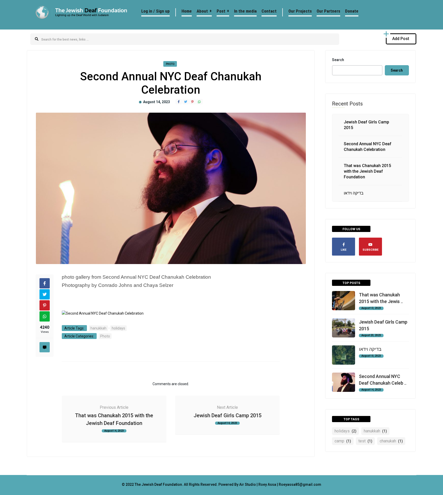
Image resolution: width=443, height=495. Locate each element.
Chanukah (391, 441)
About (202, 11)
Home (187, 11)
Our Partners (328, 11)
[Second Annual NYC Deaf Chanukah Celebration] (103, 313)
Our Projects (300, 11)
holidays (118, 328)
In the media (245, 11)
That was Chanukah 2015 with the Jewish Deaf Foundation (367, 171)
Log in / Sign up (155, 11)
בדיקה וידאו (354, 193)
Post (221, 11)
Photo (170, 64)
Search (338, 60)
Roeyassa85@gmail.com (300, 484)
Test (365, 441)
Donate (351, 11)
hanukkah (98, 328)
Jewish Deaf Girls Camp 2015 (227, 415)
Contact (269, 11)
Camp (343, 441)
